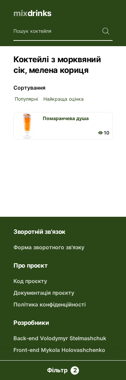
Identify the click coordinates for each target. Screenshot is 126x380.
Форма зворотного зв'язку (48, 247)
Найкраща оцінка (63, 99)
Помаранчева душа (66, 118)
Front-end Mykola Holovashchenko (59, 350)
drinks (32, 13)
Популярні (26, 99)
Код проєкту (30, 281)
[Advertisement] (63, 171)
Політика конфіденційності (49, 304)
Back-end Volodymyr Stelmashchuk (59, 338)
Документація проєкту (43, 292)
